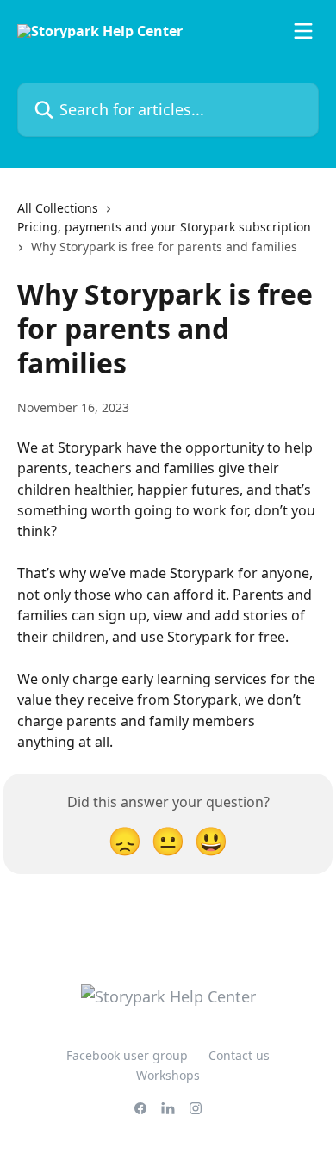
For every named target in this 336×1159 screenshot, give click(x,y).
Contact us (239, 1055)
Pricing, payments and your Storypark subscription (164, 227)
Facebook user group (127, 1055)
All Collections (57, 208)
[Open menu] (303, 31)
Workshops (168, 1075)
